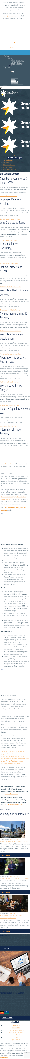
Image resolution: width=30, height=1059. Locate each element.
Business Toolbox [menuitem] (14, 78)
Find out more (7, 1018)
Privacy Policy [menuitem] (16, 1028)
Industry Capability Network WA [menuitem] (9, 405)
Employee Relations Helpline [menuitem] (8, 196)
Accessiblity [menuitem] (16, 1025)
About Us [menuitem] (13, 59)
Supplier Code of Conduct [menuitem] (16, 1032)
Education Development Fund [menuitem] (17, 63)
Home (2, 464)
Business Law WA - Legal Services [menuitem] (10, 219)
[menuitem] (6, 162)
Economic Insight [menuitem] (14, 81)
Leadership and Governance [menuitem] (16, 60)
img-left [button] (12, 71)
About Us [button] (5, 55)
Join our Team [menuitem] (5, 66)
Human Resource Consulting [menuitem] (8, 240)
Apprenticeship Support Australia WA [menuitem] (11, 354)
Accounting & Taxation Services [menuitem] (9, 264)
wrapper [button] (10, 70)
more (12, 47)
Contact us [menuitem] (5, 85)
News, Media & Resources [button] (8, 67)
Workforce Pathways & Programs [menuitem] (9, 382)
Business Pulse (9, 464)
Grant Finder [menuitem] (13, 80)
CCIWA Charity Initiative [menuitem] (15, 62)
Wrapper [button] (7, 56)
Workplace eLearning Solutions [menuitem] (17, 84)
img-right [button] (10, 65)
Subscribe (5, 948)
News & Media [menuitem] (14, 72)
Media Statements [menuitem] (14, 74)
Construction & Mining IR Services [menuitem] (10, 310)
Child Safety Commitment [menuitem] (16, 1030)
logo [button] (9, 57)
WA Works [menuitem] (13, 79)
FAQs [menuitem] (16, 1037)
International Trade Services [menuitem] (8, 426)
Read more (6, 855)
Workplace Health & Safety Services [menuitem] (10, 287)
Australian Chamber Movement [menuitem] (17, 61)
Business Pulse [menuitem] (14, 73)
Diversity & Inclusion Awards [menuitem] (16, 64)
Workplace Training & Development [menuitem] (10, 331)
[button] (15, 77)
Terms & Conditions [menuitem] (16, 1035)
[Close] (28, 2)
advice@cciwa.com (9, 16)
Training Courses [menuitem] (14, 83)
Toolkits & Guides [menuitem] (14, 82)
